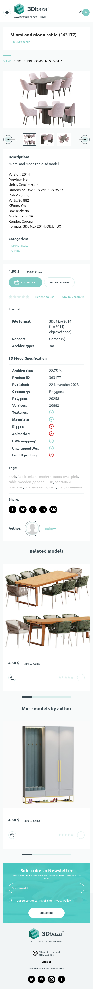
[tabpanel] (46, 306)
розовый (16, 487)
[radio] (10, 297)
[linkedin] (43, 509)
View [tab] (7, 61)
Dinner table (21, 42)
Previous (17, 139)
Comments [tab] (42, 61)
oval (66, 477)
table (13, 482)
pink (74, 477)
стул (61, 487)
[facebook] (12, 509)
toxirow (50, 529)
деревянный (42, 482)
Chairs (15, 250)
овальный (63, 482)
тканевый (74, 487)
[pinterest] (33, 509)
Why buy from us (73, 296)
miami (33, 477)
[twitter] (23, 509)
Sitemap (46, 961)
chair (12, 477)
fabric (22, 477)
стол (52, 487)
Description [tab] (22, 61)
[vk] (53, 509)
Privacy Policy (62, 900)
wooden (24, 482)
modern (45, 477)
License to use (44, 296)
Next (75, 139)
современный (36, 487)
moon (57, 477)
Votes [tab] (57, 61)
